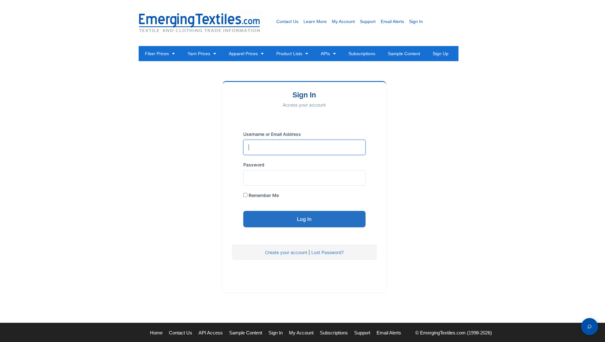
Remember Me (263, 195)
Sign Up (440, 53)
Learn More (315, 21)
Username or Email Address (272, 134)
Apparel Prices (243, 53)
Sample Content (404, 53)
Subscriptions (362, 53)
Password (253, 164)
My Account (343, 21)
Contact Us (287, 21)
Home (156, 332)
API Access (211, 332)
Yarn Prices (198, 53)
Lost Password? (327, 252)
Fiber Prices (157, 53)
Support (368, 21)
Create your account (286, 252)
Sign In (416, 21)
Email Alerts (392, 21)
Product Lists (289, 53)
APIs (325, 53)
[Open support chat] (589, 326)
